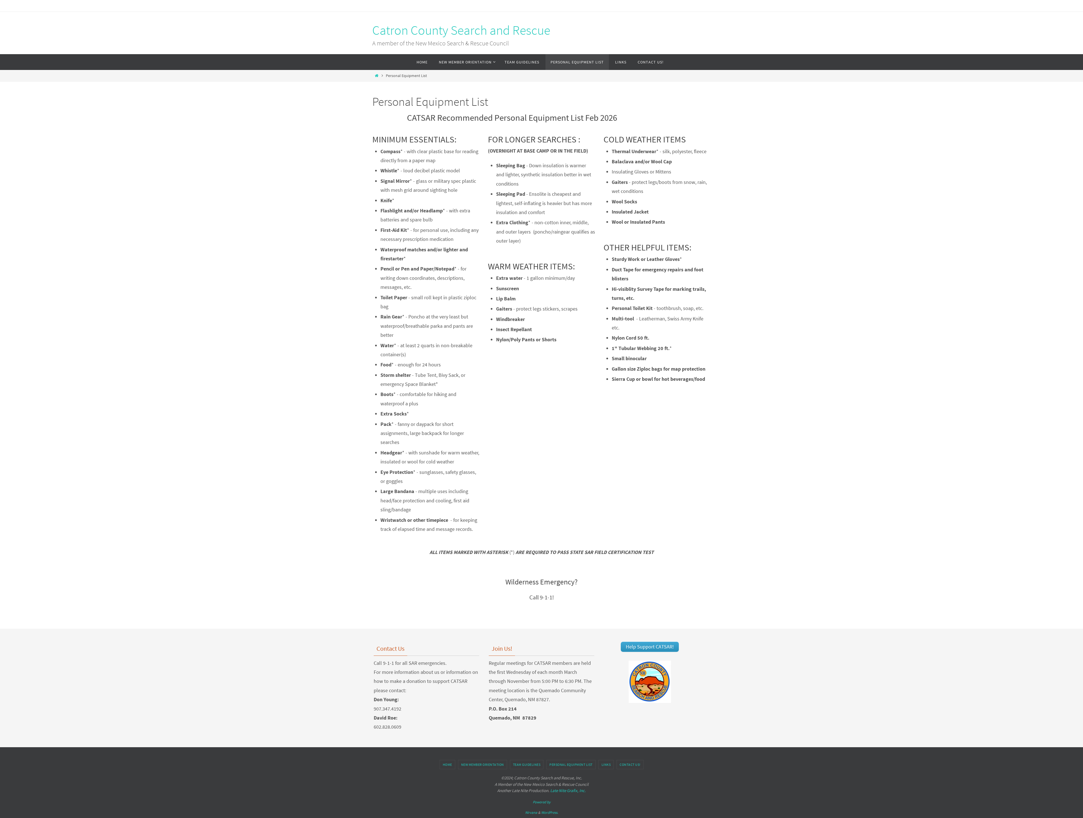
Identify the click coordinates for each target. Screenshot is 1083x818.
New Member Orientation (482, 764)
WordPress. (549, 812)
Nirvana (531, 812)
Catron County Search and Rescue (461, 30)
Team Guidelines (527, 764)
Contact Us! (630, 764)
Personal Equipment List (571, 764)
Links (606, 764)
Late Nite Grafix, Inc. (568, 790)
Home (447, 764)
